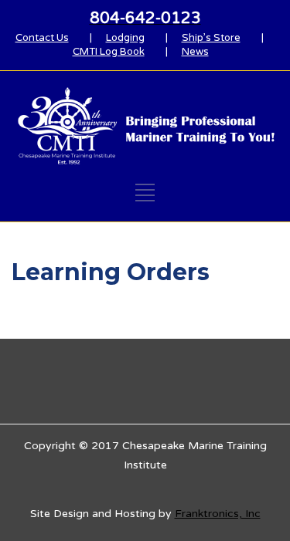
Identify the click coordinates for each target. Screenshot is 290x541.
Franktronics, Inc (218, 513)
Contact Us (42, 38)
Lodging (125, 38)
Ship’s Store (211, 38)
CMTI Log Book (109, 52)
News (195, 52)
